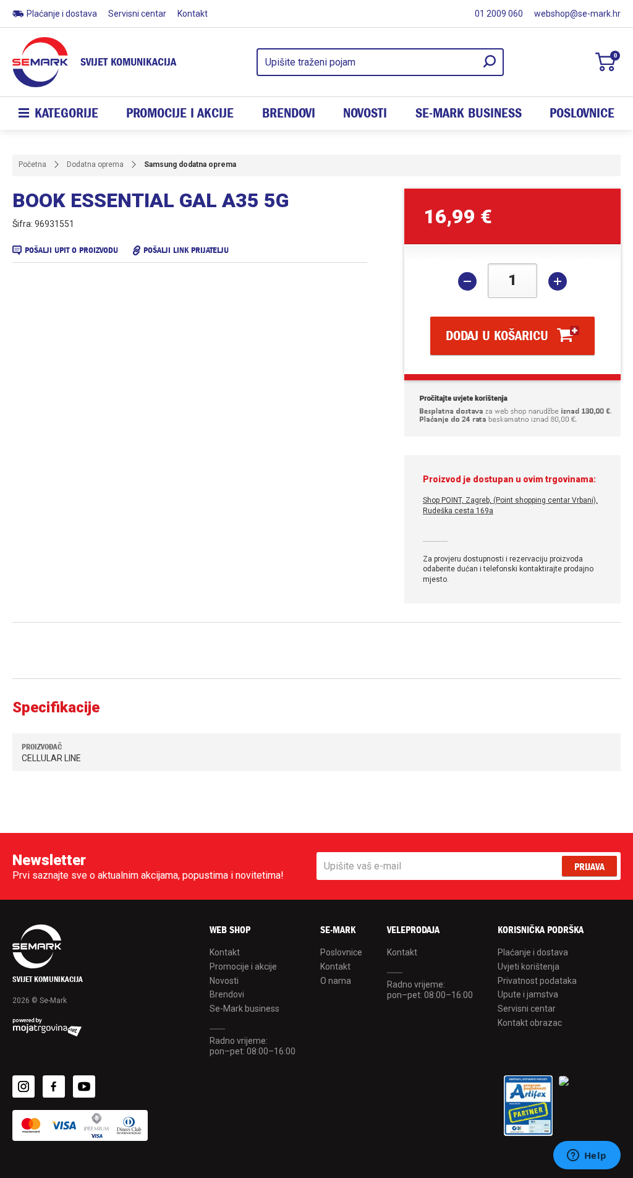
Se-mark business (468, 113)
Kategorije (66, 113)
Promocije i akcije (180, 113)
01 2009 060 (499, 13)
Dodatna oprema (95, 164)
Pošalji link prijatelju (186, 250)
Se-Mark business (244, 1009)
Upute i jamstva (528, 994)
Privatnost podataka (537, 981)
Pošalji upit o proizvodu (71, 250)
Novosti (365, 113)
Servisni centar (137, 13)
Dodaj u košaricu (497, 336)
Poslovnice (582, 113)
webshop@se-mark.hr (577, 13)
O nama (335, 981)
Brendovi (288, 113)
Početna (32, 164)
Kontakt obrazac (530, 1023)
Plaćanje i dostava (62, 13)
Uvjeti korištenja (528, 966)
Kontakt (192, 13)
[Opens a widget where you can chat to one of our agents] (587, 1156)
